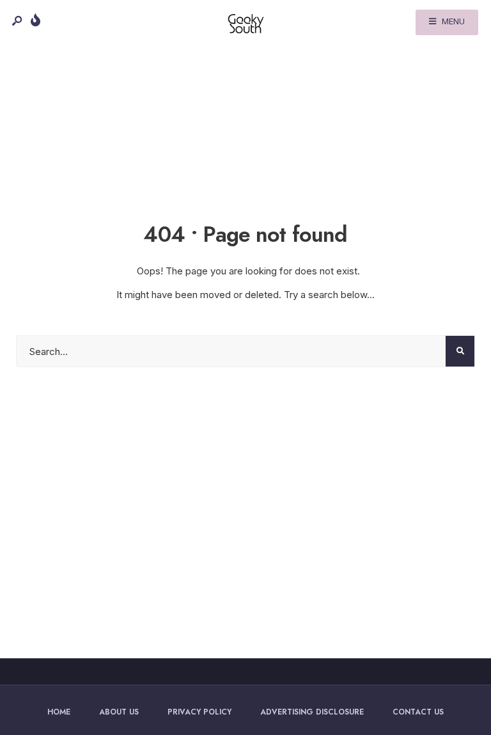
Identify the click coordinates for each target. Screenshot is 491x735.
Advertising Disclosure (312, 712)
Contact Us (418, 712)
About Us (119, 712)
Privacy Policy (199, 712)
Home (58, 712)
